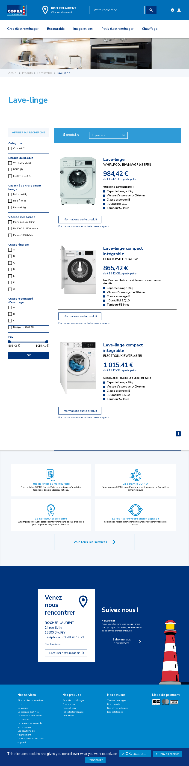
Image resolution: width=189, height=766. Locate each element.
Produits (27, 73)
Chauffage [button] (149, 29)
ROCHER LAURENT (63, 8)
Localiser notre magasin (64, 653)
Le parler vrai (24, 719)
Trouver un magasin (117, 700)
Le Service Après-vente (51, 518)
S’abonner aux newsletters (121, 641)
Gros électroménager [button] (22, 29)
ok (29, 355)
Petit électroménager (73, 712)
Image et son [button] (83, 29)
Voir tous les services (90, 542)
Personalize (95, 760)
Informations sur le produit (80, 219)
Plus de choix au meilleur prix (51, 484)
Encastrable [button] (56, 29)
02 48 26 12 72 (73, 637)
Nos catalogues (115, 712)
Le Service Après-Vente (30, 715)
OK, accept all (136, 754)
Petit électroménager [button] (117, 29)
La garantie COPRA (135, 484)
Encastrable (44, 73)
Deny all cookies (168, 754)
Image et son (69, 708)
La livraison (24, 708)
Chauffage (68, 715)
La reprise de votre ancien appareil (135, 518)
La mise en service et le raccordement (30, 725)
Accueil (13, 73)
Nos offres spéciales (117, 708)
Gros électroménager (73, 700)
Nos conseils (113, 704)
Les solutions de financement (26, 732)
